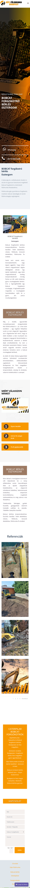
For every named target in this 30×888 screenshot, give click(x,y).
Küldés (20, 850)
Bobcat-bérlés (15, 872)
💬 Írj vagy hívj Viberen (21, 884)
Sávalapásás (15, 876)
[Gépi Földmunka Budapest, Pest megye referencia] (15, 577)
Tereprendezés (15, 880)
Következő (25, 698)
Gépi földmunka (15, 867)
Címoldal (15, 863)
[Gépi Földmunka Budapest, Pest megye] (15, 655)
